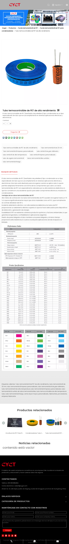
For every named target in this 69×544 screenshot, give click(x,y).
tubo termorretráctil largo (12, 162)
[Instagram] (15, 535)
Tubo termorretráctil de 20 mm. (51, 148)
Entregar (8, 530)
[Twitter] (9, 535)
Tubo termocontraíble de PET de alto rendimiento (20, 148)
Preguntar (14, 132)
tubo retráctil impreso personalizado (43, 155)
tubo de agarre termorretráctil (13, 158)
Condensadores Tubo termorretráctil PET (34, 433)
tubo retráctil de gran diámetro (47, 151)
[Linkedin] (6, 535)
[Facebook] (3, 535)
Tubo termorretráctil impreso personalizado (18, 151)
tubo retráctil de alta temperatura (15, 155)
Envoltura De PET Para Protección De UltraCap (15, 433)
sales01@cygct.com (20, 486)
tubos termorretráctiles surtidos (38, 158)
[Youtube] (12, 535)
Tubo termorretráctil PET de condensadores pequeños (54, 433)
